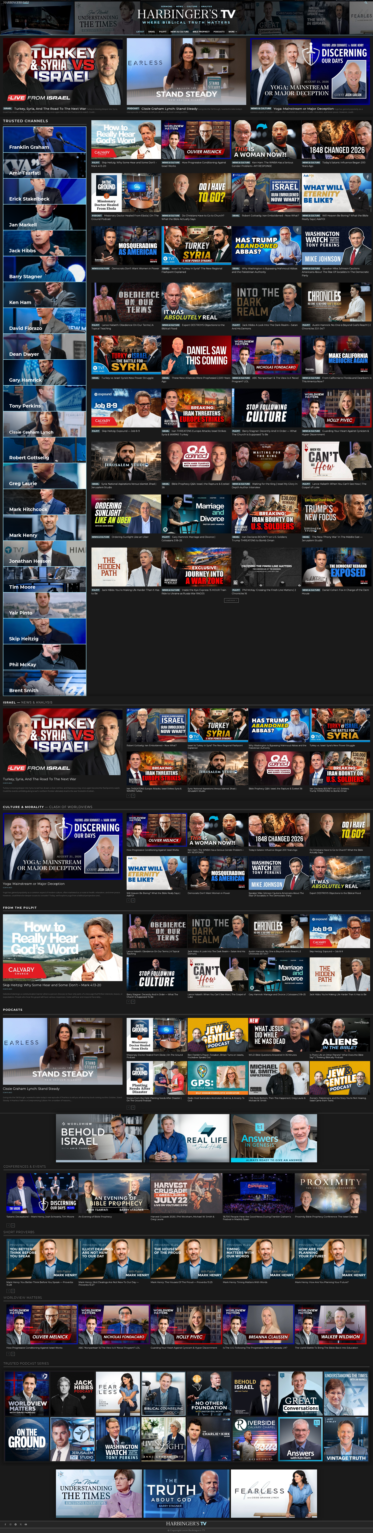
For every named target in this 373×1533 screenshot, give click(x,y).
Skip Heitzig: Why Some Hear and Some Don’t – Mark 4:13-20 (52, 985)
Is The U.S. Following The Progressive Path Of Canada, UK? (255, 1347)
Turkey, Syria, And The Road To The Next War (50, 108)
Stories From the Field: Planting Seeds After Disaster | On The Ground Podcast (154, 1099)
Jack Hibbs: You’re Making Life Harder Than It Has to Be (338, 994)
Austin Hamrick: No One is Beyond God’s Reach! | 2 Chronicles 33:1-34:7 (275, 952)
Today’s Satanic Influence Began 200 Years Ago (273, 850)
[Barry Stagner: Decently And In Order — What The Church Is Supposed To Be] (266, 408)
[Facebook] (5, 1524)
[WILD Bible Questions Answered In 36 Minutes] (279, 1035)
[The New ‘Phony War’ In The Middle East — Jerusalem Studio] (337, 513)
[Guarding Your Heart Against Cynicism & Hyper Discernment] (337, 408)
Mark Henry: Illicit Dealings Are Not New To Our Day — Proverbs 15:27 (109, 1283)
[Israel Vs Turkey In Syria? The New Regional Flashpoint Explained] (196, 245)
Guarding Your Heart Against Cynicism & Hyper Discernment (184, 1347)
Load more (230, 600)
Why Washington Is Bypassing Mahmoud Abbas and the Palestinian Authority (277, 746)
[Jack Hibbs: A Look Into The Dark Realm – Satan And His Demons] (266, 302)
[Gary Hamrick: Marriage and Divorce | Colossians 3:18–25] (196, 513)
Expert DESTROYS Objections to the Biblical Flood (335, 893)
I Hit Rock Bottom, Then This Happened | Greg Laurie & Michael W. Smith (277, 1099)
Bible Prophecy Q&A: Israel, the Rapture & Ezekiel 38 (275, 788)
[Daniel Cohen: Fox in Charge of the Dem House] (337, 567)
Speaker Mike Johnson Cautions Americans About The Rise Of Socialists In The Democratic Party (335, 272)
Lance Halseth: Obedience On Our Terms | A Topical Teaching (153, 952)
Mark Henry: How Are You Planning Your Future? (322, 1282)
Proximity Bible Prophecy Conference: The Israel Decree (326, 1216)
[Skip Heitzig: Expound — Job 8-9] (126, 408)
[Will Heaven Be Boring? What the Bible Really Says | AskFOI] (337, 192)
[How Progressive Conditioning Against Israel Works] (196, 139)
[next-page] (133, 796)
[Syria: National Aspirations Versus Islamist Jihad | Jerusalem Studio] (126, 461)
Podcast (133, 108)
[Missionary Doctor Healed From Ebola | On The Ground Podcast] (126, 192)
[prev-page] (128, 796)
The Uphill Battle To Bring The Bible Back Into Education (326, 1347)
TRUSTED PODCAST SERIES (26, 1363)
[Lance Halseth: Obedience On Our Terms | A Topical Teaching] (126, 302)
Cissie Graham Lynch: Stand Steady (169, 108)
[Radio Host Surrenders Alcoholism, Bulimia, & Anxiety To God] (218, 1078)
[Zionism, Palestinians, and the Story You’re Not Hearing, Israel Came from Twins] (340, 1078)
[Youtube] (26, 1524)
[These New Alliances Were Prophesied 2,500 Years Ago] (196, 355)
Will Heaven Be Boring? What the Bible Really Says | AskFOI (153, 894)
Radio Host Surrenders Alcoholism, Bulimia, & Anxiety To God (216, 1099)
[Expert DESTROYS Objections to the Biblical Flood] (196, 302)
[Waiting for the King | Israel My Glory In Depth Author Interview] (266, 461)
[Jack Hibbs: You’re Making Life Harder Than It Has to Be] (126, 567)
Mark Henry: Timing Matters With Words (245, 1282)
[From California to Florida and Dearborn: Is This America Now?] (337, 355)
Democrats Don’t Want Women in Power (135, 268)
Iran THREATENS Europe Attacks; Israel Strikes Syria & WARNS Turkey (154, 789)
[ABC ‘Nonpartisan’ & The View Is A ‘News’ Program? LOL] (266, 355)
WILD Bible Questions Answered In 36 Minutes (273, 1055)
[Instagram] (10, 1524)
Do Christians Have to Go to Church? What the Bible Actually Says (336, 851)
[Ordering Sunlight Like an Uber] (126, 513)
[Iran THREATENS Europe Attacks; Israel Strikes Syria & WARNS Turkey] (196, 408)
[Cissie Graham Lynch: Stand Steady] (186, 71)
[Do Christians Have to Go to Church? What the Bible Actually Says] (196, 192)
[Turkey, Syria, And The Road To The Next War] (63, 71)
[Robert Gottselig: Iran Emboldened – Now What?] (266, 192)
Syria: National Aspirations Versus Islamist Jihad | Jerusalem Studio (212, 789)
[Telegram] (15, 1524)
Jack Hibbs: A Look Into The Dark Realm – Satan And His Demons (216, 952)
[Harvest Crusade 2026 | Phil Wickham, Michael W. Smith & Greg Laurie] (186, 1193)
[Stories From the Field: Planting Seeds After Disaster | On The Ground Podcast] (157, 1078)
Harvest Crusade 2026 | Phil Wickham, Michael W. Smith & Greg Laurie (182, 1218)
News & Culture (261, 108)
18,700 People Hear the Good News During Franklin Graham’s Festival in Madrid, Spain (257, 1218)
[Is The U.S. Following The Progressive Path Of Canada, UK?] (258, 1324)
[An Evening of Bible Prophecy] (114, 1193)
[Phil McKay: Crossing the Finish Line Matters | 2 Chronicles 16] (266, 567)
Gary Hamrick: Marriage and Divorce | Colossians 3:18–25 (277, 994)
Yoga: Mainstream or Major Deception (303, 108)
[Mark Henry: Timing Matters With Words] (258, 1259)
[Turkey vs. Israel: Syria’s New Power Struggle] (126, 355)
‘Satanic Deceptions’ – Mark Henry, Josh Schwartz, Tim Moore (40, 1216)
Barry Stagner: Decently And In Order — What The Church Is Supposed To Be (152, 995)
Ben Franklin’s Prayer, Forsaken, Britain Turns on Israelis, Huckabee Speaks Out (216, 1056)
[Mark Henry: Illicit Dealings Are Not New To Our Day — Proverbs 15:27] (114, 1259)
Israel (8, 108)
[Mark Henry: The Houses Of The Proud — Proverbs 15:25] (186, 1259)
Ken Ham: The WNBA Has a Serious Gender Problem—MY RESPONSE (216, 851)
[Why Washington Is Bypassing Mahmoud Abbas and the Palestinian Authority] (266, 245)
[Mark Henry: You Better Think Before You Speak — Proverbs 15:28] (42, 1259)
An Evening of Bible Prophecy (95, 1216)
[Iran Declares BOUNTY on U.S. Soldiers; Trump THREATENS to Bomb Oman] (266, 513)
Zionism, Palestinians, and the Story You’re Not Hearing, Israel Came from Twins (338, 1099)
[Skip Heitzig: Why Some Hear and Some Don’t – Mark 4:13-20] (126, 139)
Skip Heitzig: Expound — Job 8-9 (121, 431)
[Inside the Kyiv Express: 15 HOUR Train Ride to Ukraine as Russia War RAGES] (196, 567)
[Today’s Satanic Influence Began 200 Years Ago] (337, 139)
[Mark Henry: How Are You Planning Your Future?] (331, 1259)
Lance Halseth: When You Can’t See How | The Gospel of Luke (217, 995)
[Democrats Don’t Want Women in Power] (126, 245)
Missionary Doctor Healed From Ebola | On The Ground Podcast (155, 1056)
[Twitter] (21, 1524)
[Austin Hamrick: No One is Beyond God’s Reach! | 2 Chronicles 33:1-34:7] (337, 302)
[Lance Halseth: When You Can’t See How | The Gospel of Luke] (337, 461)
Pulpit (95, 162)
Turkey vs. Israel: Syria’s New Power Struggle (127, 378)
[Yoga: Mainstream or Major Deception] (310, 71)
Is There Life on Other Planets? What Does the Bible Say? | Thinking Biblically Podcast (336, 1056)
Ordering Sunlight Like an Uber (130, 537)
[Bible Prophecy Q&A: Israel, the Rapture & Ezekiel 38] (196, 461)
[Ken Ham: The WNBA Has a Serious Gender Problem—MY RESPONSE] (266, 139)
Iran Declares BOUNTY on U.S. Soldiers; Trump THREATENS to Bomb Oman (329, 789)
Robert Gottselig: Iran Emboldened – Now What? (270, 215)
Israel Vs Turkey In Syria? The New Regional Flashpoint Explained (215, 746)
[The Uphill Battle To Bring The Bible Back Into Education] (331, 1324)
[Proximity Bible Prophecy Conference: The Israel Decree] (331, 1193)
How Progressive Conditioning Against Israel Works (153, 850)
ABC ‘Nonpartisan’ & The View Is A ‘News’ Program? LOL (109, 1347)
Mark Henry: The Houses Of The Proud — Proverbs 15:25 (182, 1282)
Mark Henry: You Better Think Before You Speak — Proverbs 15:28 (39, 1283)
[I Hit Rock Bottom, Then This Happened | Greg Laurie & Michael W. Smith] (279, 1078)
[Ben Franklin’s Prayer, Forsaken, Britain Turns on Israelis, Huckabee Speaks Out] (218, 1035)
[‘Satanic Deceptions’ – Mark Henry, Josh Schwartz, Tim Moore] (42, 1193)
